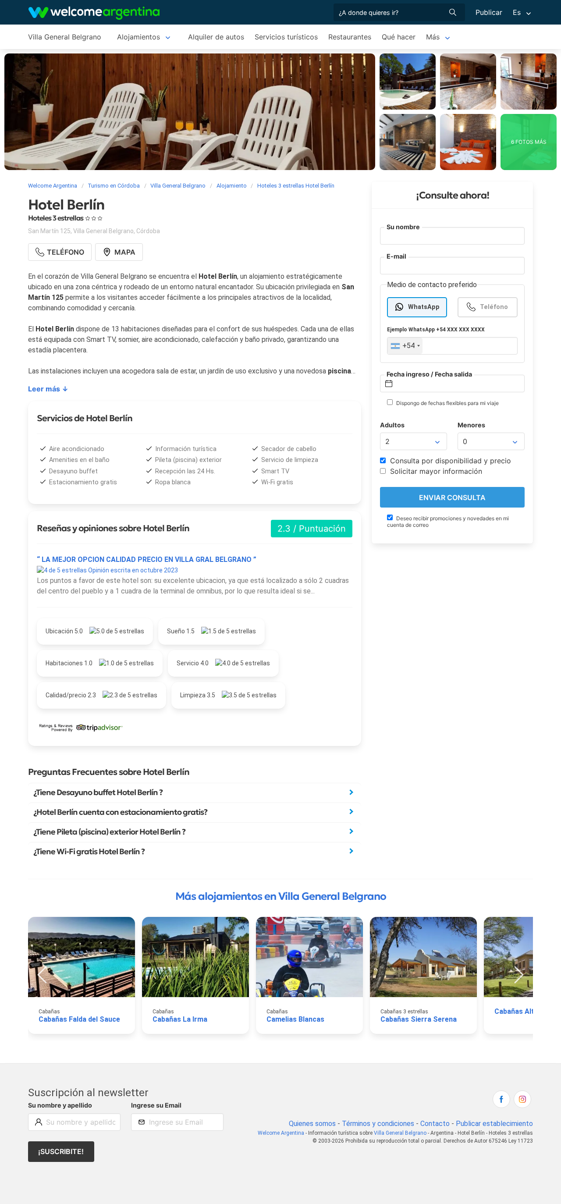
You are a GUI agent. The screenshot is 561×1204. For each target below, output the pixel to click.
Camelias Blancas (295, 1019)
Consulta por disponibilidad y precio (449, 461)
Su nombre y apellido (60, 1105)
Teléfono (494, 307)
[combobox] (405, 346)
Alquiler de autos (216, 36)
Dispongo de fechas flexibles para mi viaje (447, 403)
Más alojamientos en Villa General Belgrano (280, 896)
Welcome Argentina (281, 1133)
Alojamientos (138, 36)
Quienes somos (312, 1123)
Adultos (392, 425)
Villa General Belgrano (64, 36)
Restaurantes (349, 36)
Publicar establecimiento (494, 1123)
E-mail (396, 256)
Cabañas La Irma (180, 1019)
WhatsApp (424, 307)
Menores (471, 425)
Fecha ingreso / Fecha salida (429, 374)
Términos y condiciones (378, 1123)
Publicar (489, 12)
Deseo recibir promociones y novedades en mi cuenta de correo (448, 521)
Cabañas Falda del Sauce (79, 1019)
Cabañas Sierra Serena (418, 1019)
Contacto (435, 1123)
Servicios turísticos (286, 36)
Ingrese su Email (156, 1105)
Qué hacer (398, 36)
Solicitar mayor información (435, 471)
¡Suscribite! (61, 1151)
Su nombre (403, 227)
